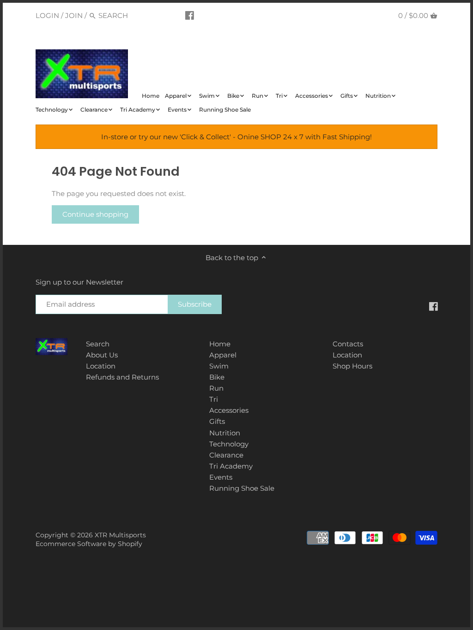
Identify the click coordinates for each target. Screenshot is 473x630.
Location (100, 366)
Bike (216, 377)
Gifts (217, 421)
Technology (229, 444)
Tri (213, 399)
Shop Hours (352, 366)
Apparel (222, 355)
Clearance (226, 455)
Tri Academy (231, 466)
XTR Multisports (120, 535)
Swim (219, 366)
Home (219, 343)
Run (216, 388)
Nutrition (224, 432)
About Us (102, 355)
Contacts (348, 343)
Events (220, 477)
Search (97, 343)
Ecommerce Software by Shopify (89, 543)
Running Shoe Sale (241, 488)
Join (74, 15)
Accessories (229, 410)
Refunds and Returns (122, 377)
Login (47, 15)
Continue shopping (95, 214)
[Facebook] (189, 15)
